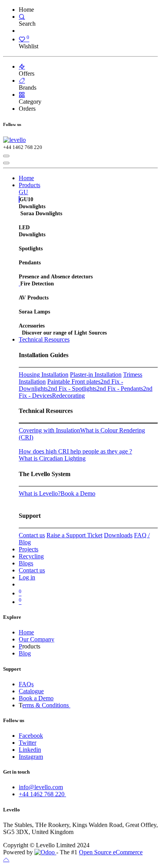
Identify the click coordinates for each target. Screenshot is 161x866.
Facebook (31, 735)
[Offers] (22, 66)
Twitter (27, 742)
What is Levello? (40, 493)
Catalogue (31, 691)
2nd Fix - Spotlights (72, 388)
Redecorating (68, 395)
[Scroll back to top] (6, 859)
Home (26, 632)
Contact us (32, 535)
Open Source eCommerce (111, 852)
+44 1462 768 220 (42, 794)
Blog (25, 653)
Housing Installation (43, 374)
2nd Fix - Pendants (120, 388)
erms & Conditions (46, 705)
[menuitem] (26, 178)
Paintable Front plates (73, 381)
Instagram (31, 756)
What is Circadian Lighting (52, 458)
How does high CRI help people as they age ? (75, 451)
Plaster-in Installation (96, 374)
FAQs (26, 684)
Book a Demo (78, 493)
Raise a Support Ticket (74, 535)
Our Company (36, 639)
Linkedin (30, 749)
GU (23, 192)
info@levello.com (41, 787)
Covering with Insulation (49, 430)
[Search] (22, 16)
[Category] (22, 94)
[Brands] (22, 80)
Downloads (118, 535)
